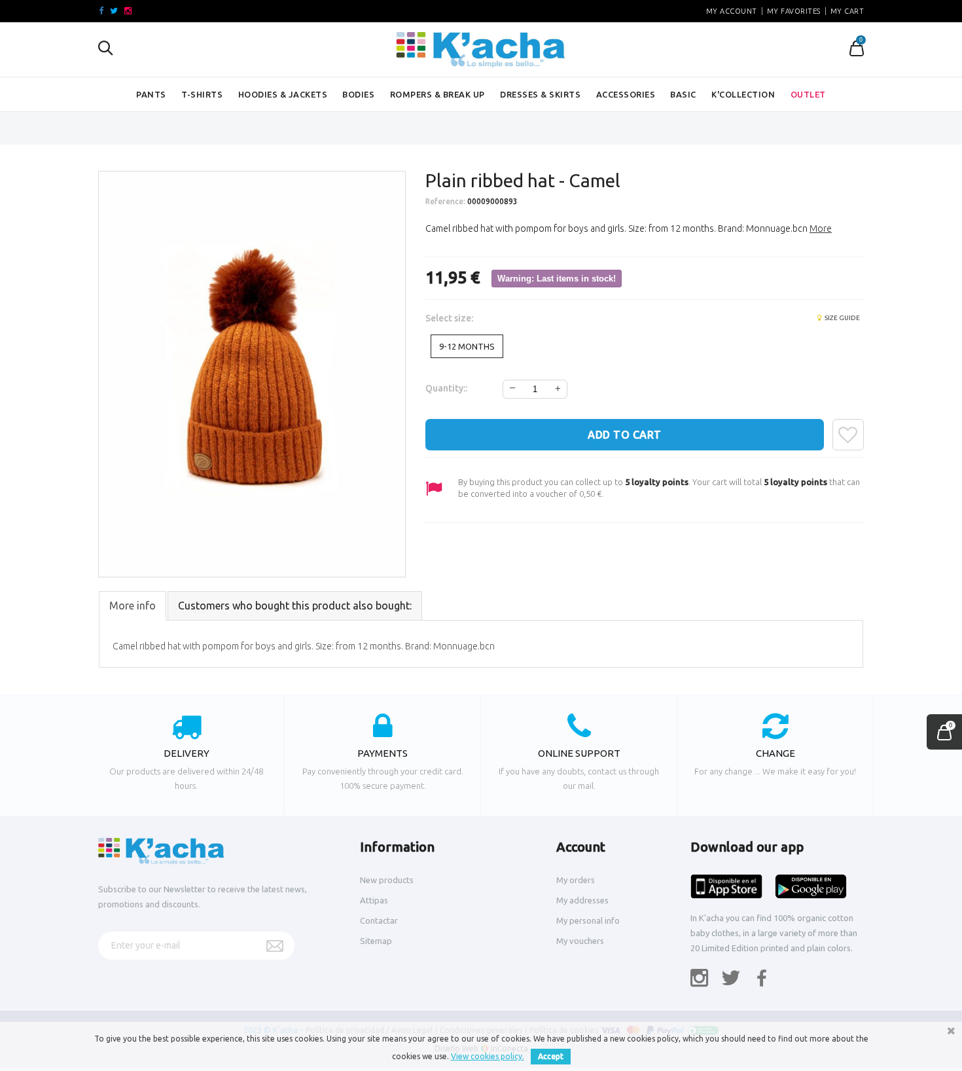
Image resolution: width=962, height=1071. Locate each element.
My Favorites (794, 11)
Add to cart (625, 435)
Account (580, 846)
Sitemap (376, 940)
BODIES (358, 94)
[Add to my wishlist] (848, 434)
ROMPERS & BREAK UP (437, 94)
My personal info (588, 920)
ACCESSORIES (626, 94)
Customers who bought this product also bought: (295, 605)
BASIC (683, 94)
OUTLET (808, 94)
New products (387, 879)
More (821, 228)
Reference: (445, 201)
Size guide (841, 317)
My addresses (582, 900)
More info (132, 605)
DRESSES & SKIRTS (540, 94)
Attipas (374, 900)
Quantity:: (446, 388)
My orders (575, 879)
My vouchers (580, 940)
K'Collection (743, 94)
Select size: (450, 318)
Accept (550, 1056)
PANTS (151, 94)
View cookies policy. (487, 1056)
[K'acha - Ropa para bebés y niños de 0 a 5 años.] (481, 49)
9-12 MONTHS (467, 346)
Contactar (379, 920)
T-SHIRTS (202, 94)
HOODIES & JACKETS (283, 94)
